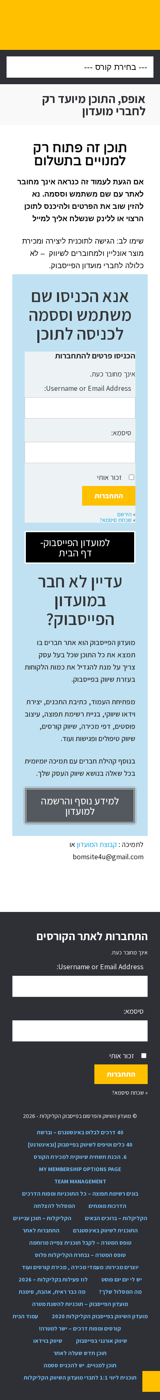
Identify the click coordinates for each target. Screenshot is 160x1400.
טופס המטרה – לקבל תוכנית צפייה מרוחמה (80, 1242)
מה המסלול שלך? (120, 1291)
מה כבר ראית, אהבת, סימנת (52, 1291)
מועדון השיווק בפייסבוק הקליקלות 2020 (100, 1316)
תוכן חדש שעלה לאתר (80, 1353)
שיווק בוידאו (47, 1340)
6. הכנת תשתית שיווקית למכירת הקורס (80, 1156)
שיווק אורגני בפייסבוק (101, 1340)
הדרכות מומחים (107, 1206)
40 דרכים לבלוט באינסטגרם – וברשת (80, 1132)
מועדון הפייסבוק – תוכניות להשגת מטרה (80, 1304)
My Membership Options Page (80, 1169)
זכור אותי (109, 477)
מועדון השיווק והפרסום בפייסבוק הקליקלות (80, 25)
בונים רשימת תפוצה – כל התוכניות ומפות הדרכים (80, 1193)
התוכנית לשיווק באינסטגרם (105, 1230)
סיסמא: (121, 432)
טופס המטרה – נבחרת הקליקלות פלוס (80, 1255)
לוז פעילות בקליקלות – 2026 (53, 1279)
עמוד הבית (25, 1316)
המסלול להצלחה (54, 1206)
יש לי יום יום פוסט (121, 1279)
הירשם (124, 514)
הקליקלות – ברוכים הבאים (116, 1218)
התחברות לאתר (41, 1230)
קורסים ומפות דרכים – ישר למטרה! (80, 1328)
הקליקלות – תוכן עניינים (42, 1218)
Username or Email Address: (87, 388)
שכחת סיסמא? (116, 520)
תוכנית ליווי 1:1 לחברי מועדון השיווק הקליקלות (80, 1377)
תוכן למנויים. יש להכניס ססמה (80, 1365)
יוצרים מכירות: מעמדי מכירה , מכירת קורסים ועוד (80, 1267)
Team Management (80, 1181)
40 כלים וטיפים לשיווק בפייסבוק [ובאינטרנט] (80, 1144)
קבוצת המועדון (98, 844)
